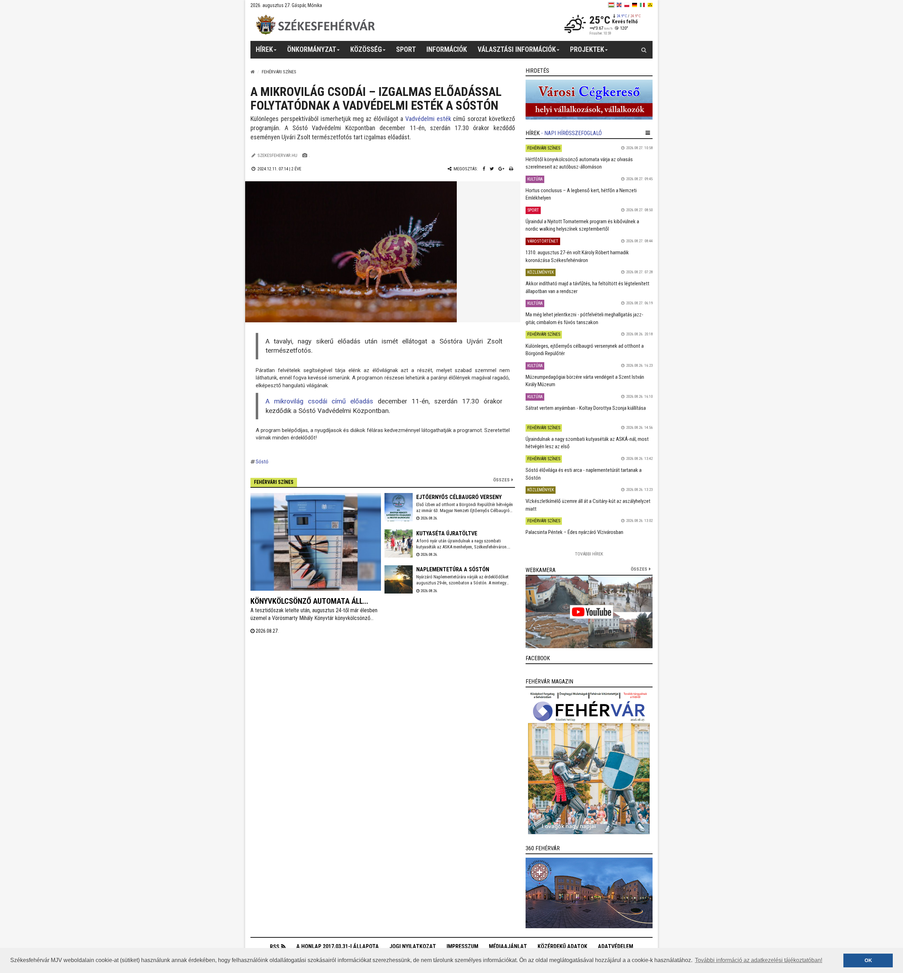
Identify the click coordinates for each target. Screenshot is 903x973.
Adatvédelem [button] (615, 946)
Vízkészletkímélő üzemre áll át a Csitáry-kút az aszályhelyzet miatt (588, 505)
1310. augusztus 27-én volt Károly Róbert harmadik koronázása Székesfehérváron (577, 256)
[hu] (611, 5)
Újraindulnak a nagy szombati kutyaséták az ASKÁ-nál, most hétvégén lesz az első (587, 443)
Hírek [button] (264, 49)
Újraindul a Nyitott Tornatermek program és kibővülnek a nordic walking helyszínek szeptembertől (582, 225)
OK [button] (868, 960)
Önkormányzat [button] (311, 49)
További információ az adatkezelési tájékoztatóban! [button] (758, 960)
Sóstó (262, 461)
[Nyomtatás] (511, 168)
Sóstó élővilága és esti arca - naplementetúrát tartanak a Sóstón (584, 474)
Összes (501, 479)
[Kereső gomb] (644, 50)
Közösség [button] (366, 49)
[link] (589, 100)
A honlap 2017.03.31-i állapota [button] (337, 946)
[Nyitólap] (252, 71)
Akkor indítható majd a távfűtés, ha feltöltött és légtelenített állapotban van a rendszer (587, 287)
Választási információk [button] (517, 49)
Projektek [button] (587, 49)
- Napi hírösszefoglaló (571, 133)
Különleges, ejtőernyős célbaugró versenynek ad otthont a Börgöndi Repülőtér (585, 350)
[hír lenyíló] (648, 133)
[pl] (626, 5)
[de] (634, 5)
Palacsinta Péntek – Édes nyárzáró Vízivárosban (574, 532)
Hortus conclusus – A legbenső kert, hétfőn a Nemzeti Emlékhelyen (581, 194)
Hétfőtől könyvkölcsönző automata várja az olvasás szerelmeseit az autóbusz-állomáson (579, 163)
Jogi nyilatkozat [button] (412, 946)
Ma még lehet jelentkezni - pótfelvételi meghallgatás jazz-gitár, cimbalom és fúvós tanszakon (584, 318)
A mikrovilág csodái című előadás (319, 401)
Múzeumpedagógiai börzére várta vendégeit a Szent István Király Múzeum (585, 381)
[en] (619, 5)
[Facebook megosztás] (484, 168)
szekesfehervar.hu (277, 155)
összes (639, 569)
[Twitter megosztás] (492, 168)
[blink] (650, 5)
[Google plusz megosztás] (501, 168)
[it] (642, 5)
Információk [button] (446, 49)
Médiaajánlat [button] (508, 946)
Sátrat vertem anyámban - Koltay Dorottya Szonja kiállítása (586, 408)
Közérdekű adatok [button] (562, 946)
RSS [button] (274, 946)
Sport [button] (406, 49)
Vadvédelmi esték (428, 118)
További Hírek (589, 554)
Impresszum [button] (462, 946)
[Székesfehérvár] (315, 25)
